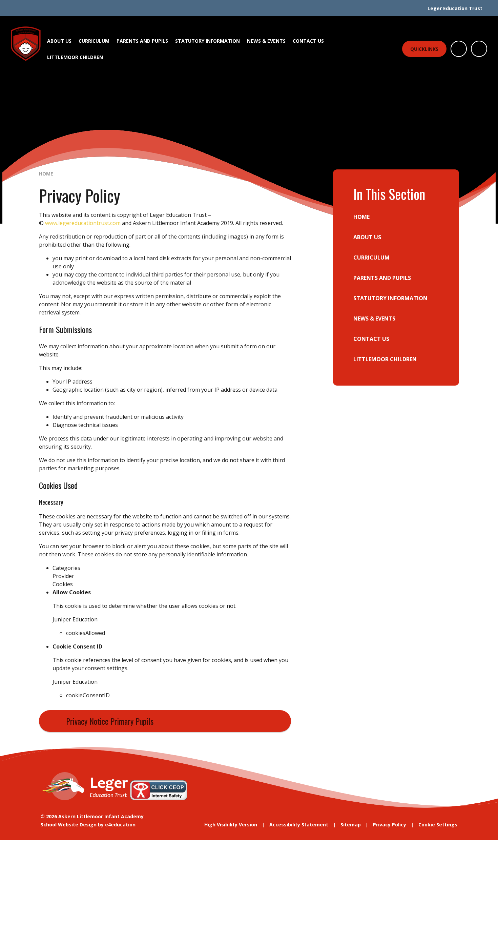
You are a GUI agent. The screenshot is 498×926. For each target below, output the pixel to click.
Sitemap (350, 824)
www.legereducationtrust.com (83, 223)
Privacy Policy (389, 824)
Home (46, 173)
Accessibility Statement (298, 824)
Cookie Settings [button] (437, 824)
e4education (120, 824)
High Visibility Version (230, 824)
